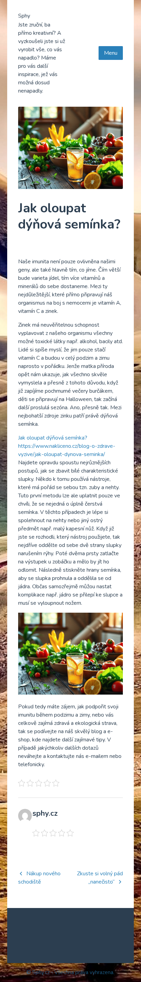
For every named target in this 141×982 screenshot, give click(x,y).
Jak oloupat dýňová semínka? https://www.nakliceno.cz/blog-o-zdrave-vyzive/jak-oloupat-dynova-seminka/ (66, 446)
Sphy (24, 16)
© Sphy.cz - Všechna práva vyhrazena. (70, 972)
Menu (110, 53)
